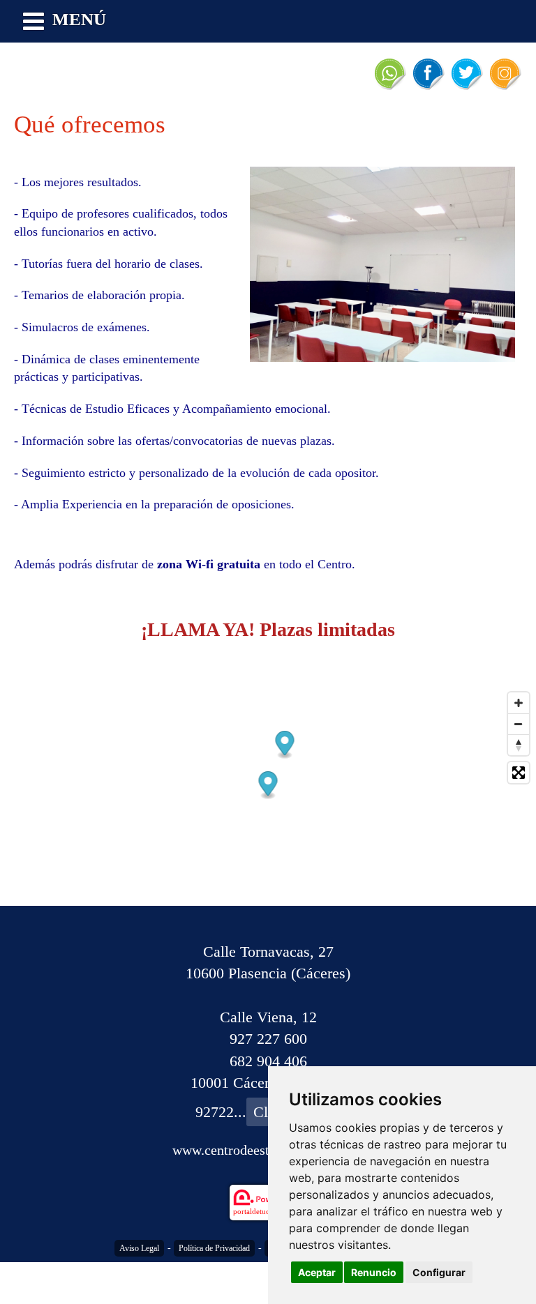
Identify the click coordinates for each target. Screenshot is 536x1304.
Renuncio (373, 1272)
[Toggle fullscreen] (518, 772)
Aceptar (317, 1272)
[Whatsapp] (389, 73)
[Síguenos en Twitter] (466, 73)
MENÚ (79, 19)
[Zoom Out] (518, 723)
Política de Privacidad (214, 1248)
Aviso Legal (139, 1248)
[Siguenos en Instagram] (504, 73)
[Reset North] (518, 744)
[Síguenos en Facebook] (427, 73)
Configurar (439, 1272)
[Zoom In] (518, 702)
